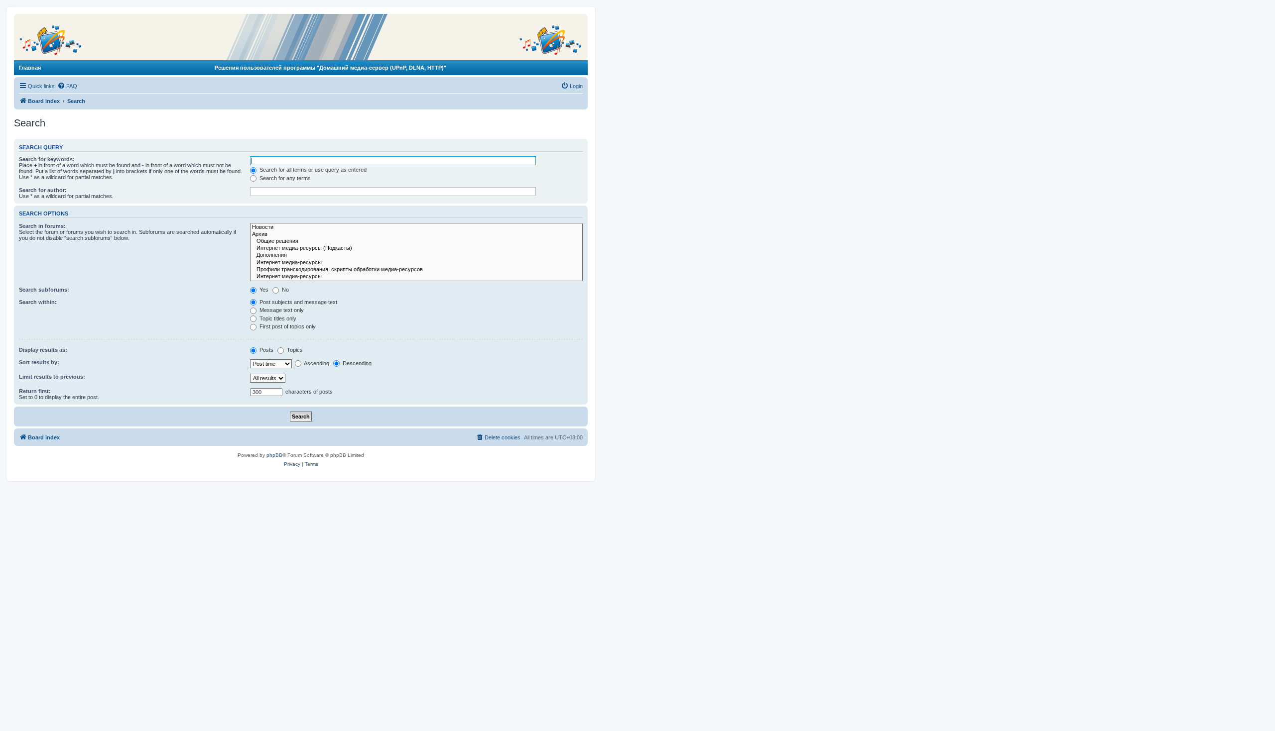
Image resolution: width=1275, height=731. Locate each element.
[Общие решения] (416, 241)
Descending (356, 363)
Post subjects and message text (297, 302)
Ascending (316, 363)
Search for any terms (284, 178)
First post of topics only (287, 326)
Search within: (38, 302)
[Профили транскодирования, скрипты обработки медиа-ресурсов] (416, 269)
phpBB (274, 455)
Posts (265, 350)
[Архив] (416, 234)
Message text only (281, 310)
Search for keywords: (47, 159)
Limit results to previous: (52, 377)
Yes (263, 290)
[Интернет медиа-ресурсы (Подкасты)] (416, 248)
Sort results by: (39, 362)
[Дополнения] (416, 255)
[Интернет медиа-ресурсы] (416, 262)
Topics (294, 350)
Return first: (35, 391)
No (284, 290)
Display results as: (43, 350)
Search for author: (43, 190)
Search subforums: (44, 290)
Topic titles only (277, 318)
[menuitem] (67, 86)
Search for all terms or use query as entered (312, 170)
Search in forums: (42, 226)
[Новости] (416, 227)
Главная (30, 68)
